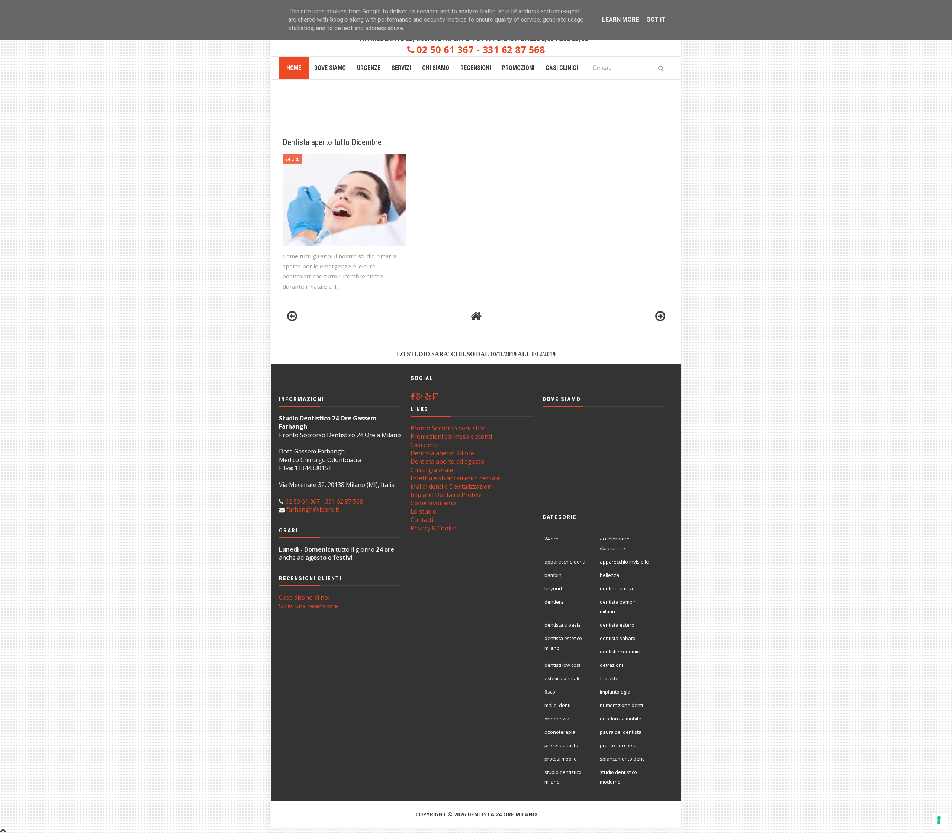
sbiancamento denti (622, 758)
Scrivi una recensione (308, 606)
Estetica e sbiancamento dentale (455, 478)
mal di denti (557, 705)
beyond (553, 588)
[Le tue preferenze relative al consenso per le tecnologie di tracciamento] (939, 820)
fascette (609, 678)
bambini (553, 575)
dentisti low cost (562, 665)
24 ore (292, 159)
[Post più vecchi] (660, 316)
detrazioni (611, 665)
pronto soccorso (618, 745)
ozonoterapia (559, 732)
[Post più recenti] (291, 316)
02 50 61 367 (444, 49)
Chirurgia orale (432, 470)
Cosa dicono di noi (304, 597)
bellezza (609, 575)
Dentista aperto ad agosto (447, 461)
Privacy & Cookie (434, 528)
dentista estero (617, 624)
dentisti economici (620, 651)
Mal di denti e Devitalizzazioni (452, 486)
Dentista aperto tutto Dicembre (332, 142)
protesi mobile (560, 758)
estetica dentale (562, 678)
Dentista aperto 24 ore (442, 453)
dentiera (554, 601)
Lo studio (424, 511)
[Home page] (476, 316)
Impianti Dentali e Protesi (446, 495)
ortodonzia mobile (620, 718)
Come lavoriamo (433, 503)
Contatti (422, 520)
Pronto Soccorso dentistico (448, 428)
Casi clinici (424, 445)
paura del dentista (620, 732)
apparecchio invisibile (624, 561)
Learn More (620, 19)
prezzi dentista (561, 745)
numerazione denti (621, 705)
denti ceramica (616, 588)
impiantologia (615, 691)
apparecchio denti (564, 561)
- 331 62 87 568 (509, 49)
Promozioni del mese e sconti (451, 436)
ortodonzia (556, 718)
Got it (656, 19)
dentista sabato (618, 638)
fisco (549, 691)
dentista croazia (562, 624)
